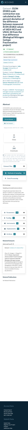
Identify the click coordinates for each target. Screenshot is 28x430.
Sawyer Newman (8, 82)
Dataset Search (8, 410)
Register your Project (9, 424)
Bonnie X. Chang (14, 76)
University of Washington (11, 78)
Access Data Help (8, 413)
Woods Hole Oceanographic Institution (13, 83)
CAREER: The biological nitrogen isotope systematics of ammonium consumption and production (13, 92)
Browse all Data (8, 411)
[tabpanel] (14, 194)
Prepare (6, 426)
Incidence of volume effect (16, 247)
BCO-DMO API (8, 415)
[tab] (14, 173)
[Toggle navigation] (25, 2)
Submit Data (7, 423)
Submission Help (8, 428)
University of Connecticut (10, 69)
